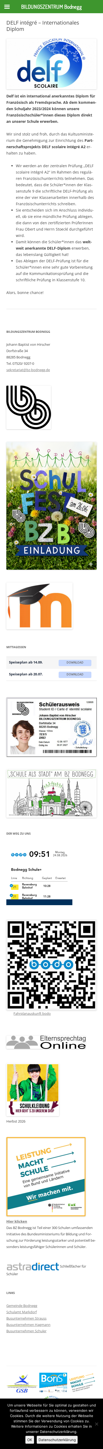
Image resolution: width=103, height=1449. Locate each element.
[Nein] (96, 1424)
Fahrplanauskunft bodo (32, 1013)
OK (29, 1440)
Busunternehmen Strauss (26, 1318)
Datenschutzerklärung (57, 1440)
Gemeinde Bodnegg (21, 1305)
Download (75, 662)
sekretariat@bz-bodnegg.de (28, 369)
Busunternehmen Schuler (26, 1331)
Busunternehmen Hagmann (28, 1324)
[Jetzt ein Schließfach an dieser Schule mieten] (32, 1267)
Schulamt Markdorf (21, 1312)
